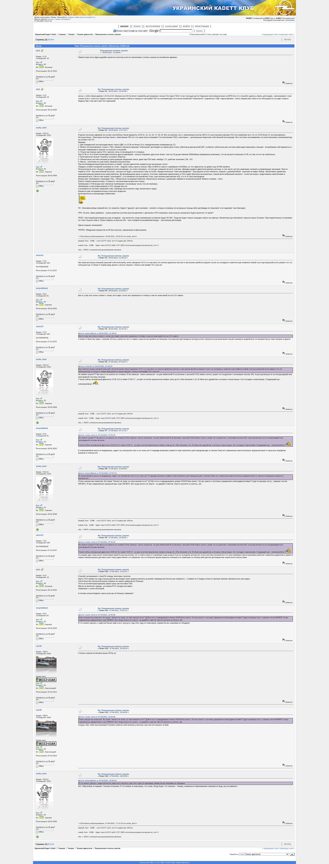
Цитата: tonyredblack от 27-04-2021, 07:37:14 (97, 473)
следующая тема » (286, 34)
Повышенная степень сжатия (108, 34)
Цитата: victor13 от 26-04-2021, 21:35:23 (95, 366)
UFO (38, 51)
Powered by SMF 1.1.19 (149, 862)
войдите (71, 17)
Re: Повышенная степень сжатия (113, 89)
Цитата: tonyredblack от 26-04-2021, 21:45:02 (97, 333)
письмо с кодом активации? (59, 19)
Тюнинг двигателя (85, 34)
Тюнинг (71, 34)
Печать (287, 40)
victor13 (39, 255)
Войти (186, 26)
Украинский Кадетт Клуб (45, 34)
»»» (52, 40)
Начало (124, 26)
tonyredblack (42, 288)
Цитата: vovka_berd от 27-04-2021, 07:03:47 (96, 435)
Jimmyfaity (290, 20)
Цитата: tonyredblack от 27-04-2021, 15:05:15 (97, 780)
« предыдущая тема (269, 34)
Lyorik (39, 646)
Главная (62, 34)
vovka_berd (41, 128)
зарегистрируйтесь (87, 17)
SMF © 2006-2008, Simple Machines (174, 862)
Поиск (137, 26)
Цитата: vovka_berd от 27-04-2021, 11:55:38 (96, 615)
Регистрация (202, 26)
